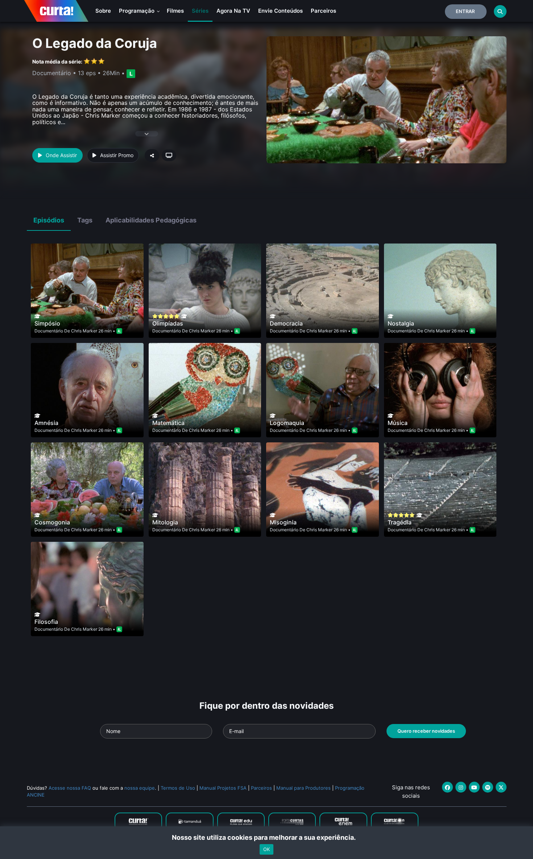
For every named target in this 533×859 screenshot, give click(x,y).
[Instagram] (460, 787)
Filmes (175, 10)
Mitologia (165, 522)
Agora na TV (233, 10)
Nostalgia (401, 323)
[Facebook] (447, 787)
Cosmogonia (52, 522)
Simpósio (47, 323)
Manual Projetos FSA (223, 788)
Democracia (286, 323)
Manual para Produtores (303, 788)
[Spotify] (487, 787)
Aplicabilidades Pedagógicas (151, 220)
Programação (137, 10)
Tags (84, 220)
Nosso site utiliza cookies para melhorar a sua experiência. (266, 837)
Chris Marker (84, 331)
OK (266, 849)
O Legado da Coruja (94, 43)
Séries (200, 10)
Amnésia (46, 422)
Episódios (48, 220)
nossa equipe (139, 788)
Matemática (168, 422)
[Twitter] (501, 787)
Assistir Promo (116, 155)
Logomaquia (287, 422)
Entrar (465, 11)
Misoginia (283, 522)
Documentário (48, 331)
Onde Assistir (61, 155)
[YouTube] (474, 787)
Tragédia (400, 522)
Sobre (103, 10)
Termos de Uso (178, 788)
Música (398, 422)
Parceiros (323, 10)
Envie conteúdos (280, 10)
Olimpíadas (167, 323)
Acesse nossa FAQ (70, 788)
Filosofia (46, 621)
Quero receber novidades (426, 731)
